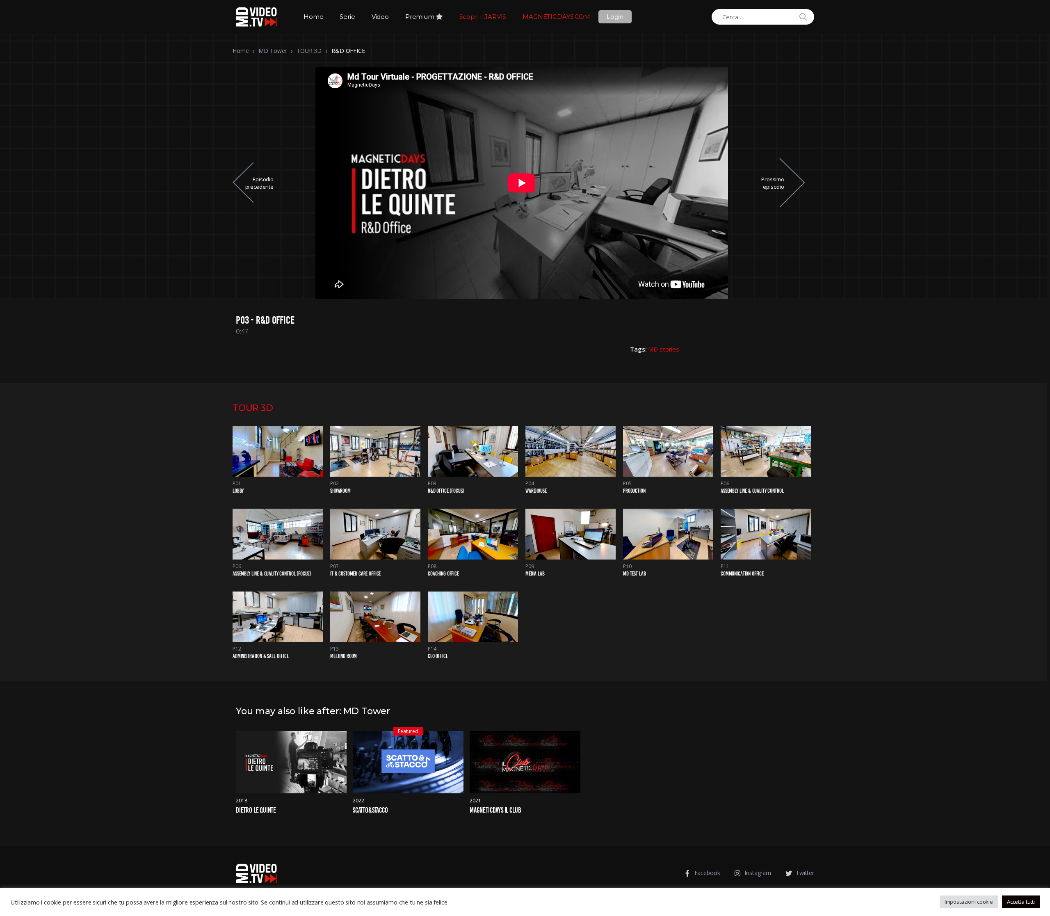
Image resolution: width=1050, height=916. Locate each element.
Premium (420, 17)
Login (615, 17)
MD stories (663, 349)
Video (380, 17)
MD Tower (272, 51)
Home (313, 17)
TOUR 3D (309, 51)
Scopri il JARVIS (483, 17)
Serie (347, 17)
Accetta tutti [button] (1021, 901)
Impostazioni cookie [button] (969, 901)
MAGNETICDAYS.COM (556, 17)
